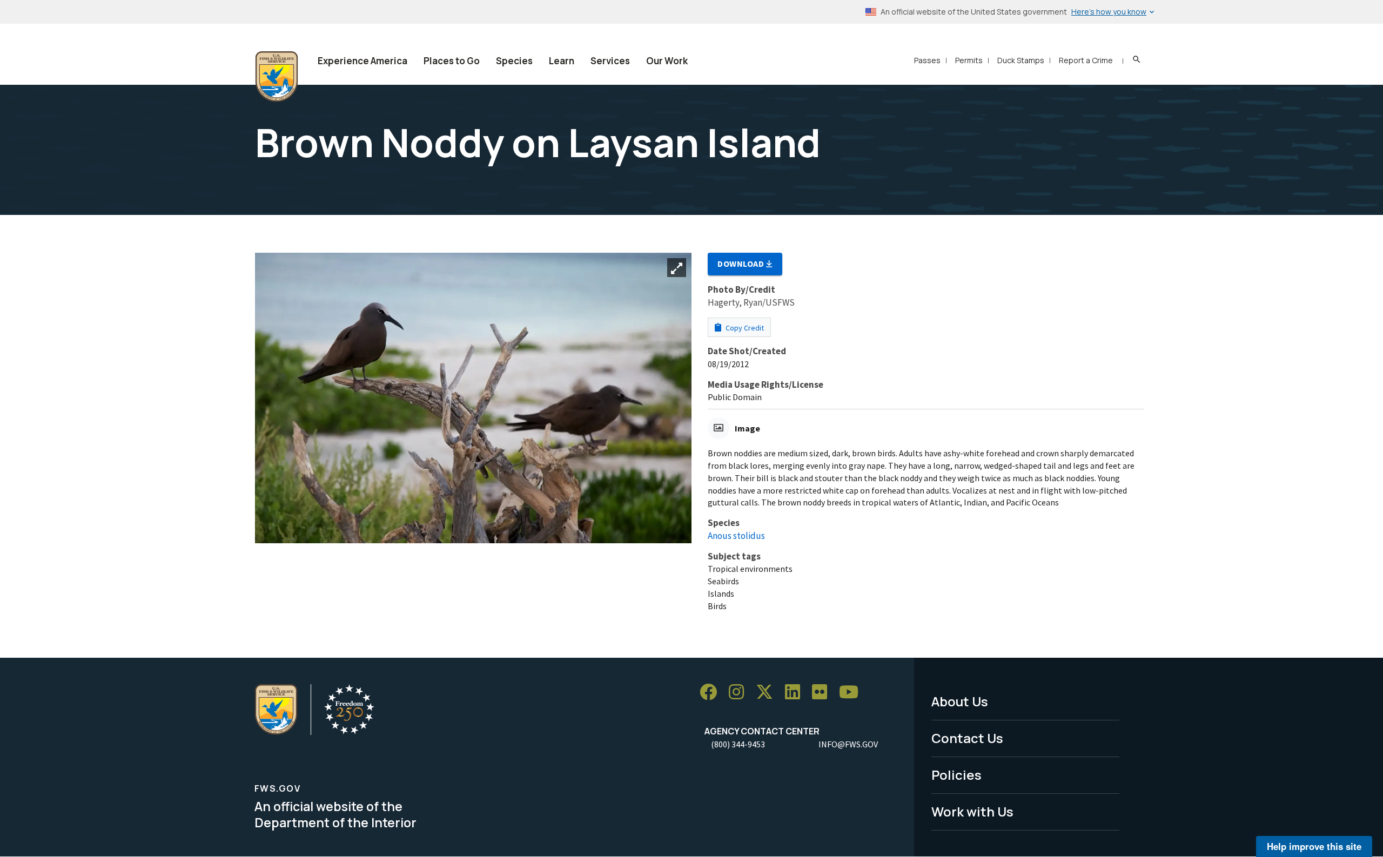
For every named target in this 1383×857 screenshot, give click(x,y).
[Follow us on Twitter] (768, 692)
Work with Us (972, 811)
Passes (927, 60)
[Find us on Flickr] (823, 692)
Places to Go (452, 61)
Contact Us (967, 738)
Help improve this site (1314, 846)
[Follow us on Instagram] (740, 692)
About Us (959, 701)
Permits (969, 60)
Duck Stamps (1020, 60)
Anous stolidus (736, 536)
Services (610, 61)
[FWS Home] (276, 77)
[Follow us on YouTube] (852, 692)
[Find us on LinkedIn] (796, 692)
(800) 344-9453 (738, 744)
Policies (956, 775)
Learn (561, 61)
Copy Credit (744, 328)
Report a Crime (1086, 60)
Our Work (667, 61)
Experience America (362, 61)
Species (514, 61)
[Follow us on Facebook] (712, 692)
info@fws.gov (848, 744)
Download (741, 263)
